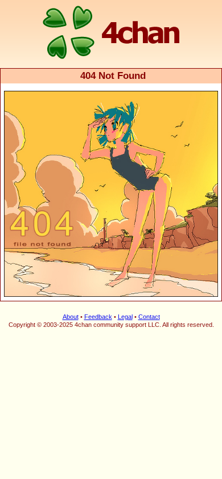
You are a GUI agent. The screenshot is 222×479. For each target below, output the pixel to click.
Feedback (98, 316)
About (71, 316)
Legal (125, 316)
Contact (149, 316)
